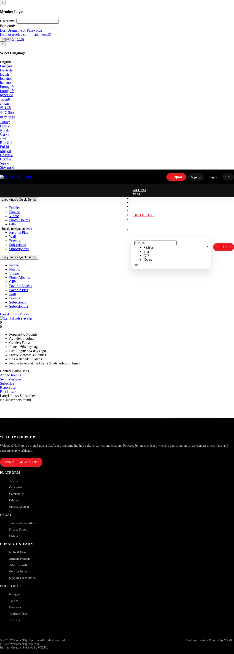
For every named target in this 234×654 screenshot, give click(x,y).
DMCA (13, 536)
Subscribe (7, 383)
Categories (15, 487)
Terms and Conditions (22, 523)
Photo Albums (19, 277)
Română (6, 143)
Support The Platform (22, 578)
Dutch (4, 74)
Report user (8, 387)
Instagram (142, 219)
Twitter (13, 600)
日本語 (5, 108)
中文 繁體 (8, 117)
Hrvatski (6, 159)
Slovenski (7, 167)
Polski (4, 147)
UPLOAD (223, 247)
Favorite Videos (20, 286)
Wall (12, 294)
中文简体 (7, 113)
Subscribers (17, 302)
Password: (7, 26)
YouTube (15, 620)
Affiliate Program (19, 558)
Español (6, 78)
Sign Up (18, 39)
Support (176, 177)
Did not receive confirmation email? (26, 34)
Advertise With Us (20, 565)
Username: (8, 21)
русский (6, 95)
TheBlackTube (18, 613)
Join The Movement (21, 462)
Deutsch (6, 70)
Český (4, 134)
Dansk (4, 126)
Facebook (15, 607)
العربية (5, 99)
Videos (14, 273)
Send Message (10, 379)
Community (16, 493)
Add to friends (10, 375)
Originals (15, 500)
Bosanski (6, 155)
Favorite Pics (18, 290)
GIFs (12, 282)
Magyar (5, 151)
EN (227, 177)
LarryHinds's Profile (14, 314)
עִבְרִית (4, 103)
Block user (8, 392)
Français (6, 66)
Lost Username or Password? (21, 30)
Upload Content (19, 506)
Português (7, 87)
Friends (14, 298)
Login (5, 39)
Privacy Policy (18, 529)
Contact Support (19, 571)
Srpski (4, 163)
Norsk (4, 130)
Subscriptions (19, 306)
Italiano (5, 83)
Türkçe (5, 122)
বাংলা (3, 138)
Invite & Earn (17, 552)
